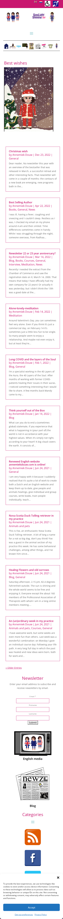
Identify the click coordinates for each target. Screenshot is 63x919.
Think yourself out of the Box (27, 410)
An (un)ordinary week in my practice (31, 621)
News (32, 209)
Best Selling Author (20, 202)
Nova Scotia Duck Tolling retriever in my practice (31, 517)
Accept (31, 907)
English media (32, 759)
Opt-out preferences (24, 914)
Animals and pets (19, 526)
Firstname (33, 705)
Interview (14, 264)
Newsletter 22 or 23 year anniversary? (32, 253)
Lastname (33, 714)
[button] (58, 877)
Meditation (28, 264)
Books (12, 209)
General (14, 158)
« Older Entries (14, 667)
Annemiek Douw (22, 155)
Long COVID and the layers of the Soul (32, 359)
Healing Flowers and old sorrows (29, 570)
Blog (11, 260)
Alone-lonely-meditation (23, 308)
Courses (29, 260)
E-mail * (33, 696)
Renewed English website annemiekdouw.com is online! (27, 463)
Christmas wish (18, 151)
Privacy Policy (41, 914)
